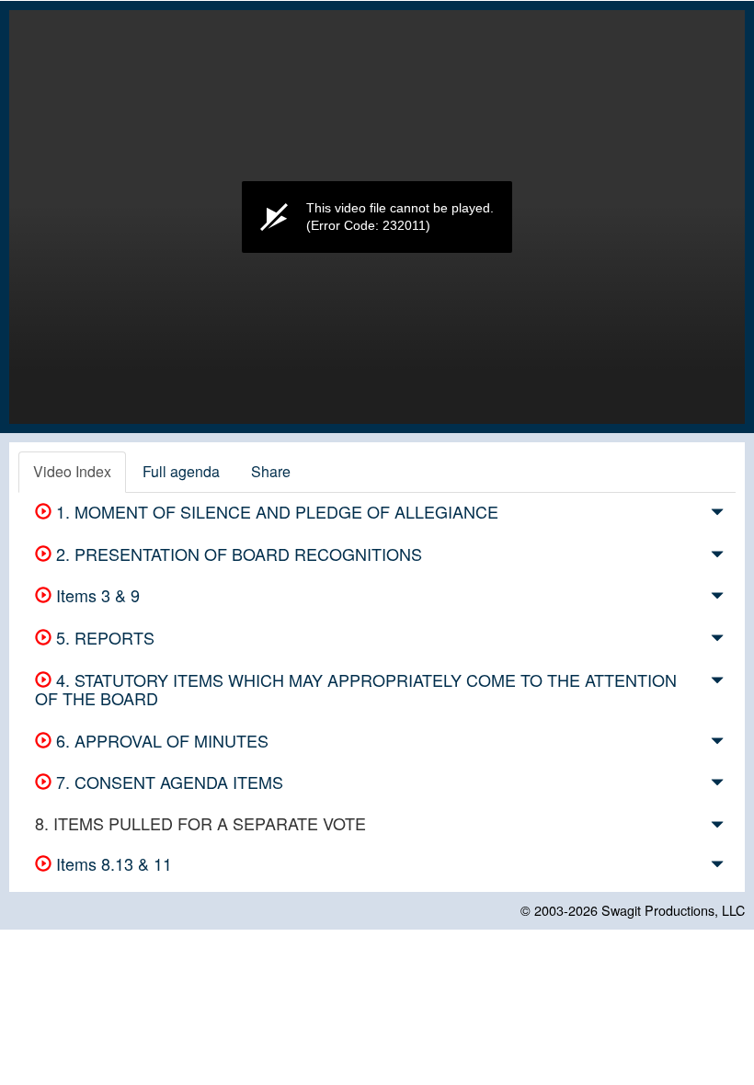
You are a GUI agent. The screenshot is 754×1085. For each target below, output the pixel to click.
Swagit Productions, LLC (673, 909)
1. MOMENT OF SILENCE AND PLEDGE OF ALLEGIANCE (274, 511)
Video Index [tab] (72, 471)
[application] (377, 217)
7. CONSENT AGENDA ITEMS (167, 782)
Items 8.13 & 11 (111, 863)
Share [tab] (271, 471)
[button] (717, 515)
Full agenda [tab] (181, 471)
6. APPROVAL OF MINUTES (159, 740)
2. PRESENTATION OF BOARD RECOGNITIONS (236, 553)
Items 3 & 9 (95, 595)
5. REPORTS (102, 637)
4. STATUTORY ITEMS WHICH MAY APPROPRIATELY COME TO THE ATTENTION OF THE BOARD (356, 689)
